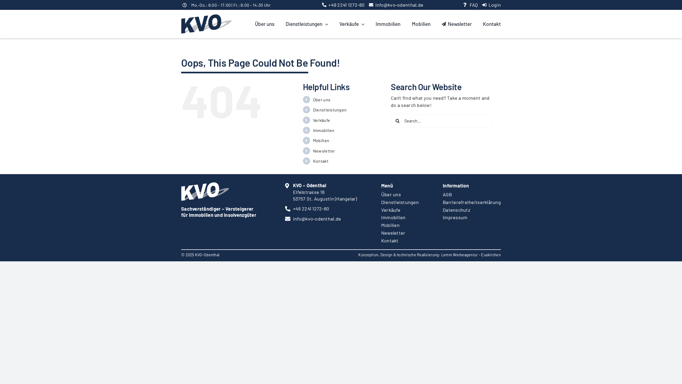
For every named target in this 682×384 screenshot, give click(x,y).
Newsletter (324, 150)
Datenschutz (456, 210)
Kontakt (320, 160)
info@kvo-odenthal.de (399, 5)
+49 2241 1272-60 (346, 5)
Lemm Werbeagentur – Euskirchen (471, 255)
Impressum (455, 217)
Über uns (321, 99)
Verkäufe (321, 120)
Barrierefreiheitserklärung (472, 202)
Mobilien (321, 140)
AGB (447, 194)
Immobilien (324, 130)
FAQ (474, 5)
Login (495, 5)
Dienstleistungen (330, 109)
